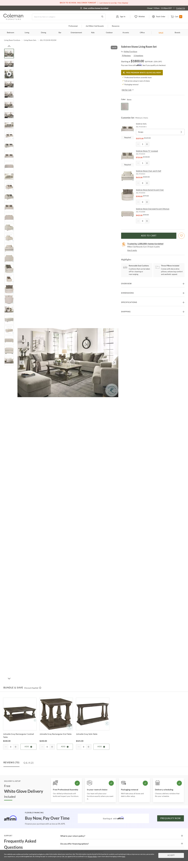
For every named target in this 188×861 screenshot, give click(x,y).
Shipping (126, 312)
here (123, 856)
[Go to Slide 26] (9, 309)
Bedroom (10, 33)
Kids (93, 33)
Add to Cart (148, 236)
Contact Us (180, 8)
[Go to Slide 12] (9, 166)
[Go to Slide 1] (9, 53)
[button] (121, 16)
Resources (115, 26)
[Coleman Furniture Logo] (13, 19)
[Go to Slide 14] (9, 186)
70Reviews (126, 55)
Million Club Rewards (95, 26)
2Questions (138, 55)
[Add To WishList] (181, 236)
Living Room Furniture (12, 40)
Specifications (129, 302)
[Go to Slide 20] (9, 248)
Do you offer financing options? (74, 843)
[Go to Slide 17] (9, 217)
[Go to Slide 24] (9, 289)
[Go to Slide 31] (9, 360)
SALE (161, 33)
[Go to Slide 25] (9, 299)
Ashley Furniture (130, 51)
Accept (171, 855)
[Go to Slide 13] (9, 176)
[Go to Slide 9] (9, 135)
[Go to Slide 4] (9, 84)
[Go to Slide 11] (9, 156)
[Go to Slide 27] (9, 319)
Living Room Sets (30, 40)
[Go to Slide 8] (9, 125)
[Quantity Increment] (147, 144)
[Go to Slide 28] (9, 330)
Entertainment (76, 33)
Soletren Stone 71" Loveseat (147, 151)
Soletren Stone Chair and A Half (148, 171)
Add (27, 747)
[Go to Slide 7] (9, 115)
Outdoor (109, 33)
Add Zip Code (126, 90)
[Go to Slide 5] (9, 94)
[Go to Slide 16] (9, 207)
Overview (126, 284)
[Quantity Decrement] (138, 144)
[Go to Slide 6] (9, 104)
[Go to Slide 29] (9, 340)
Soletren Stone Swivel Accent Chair (150, 190)
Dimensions (127, 293)
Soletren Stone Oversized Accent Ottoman (152, 209)
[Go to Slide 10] (9, 145)
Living (27, 33)
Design (140, 132)
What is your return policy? (72, 836)
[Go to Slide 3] (9, 74)
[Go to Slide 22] (9, 268)
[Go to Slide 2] (9, 63)
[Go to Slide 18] (9, 227)
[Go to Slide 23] (9, 278)
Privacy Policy (92, 856)
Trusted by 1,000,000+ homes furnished (145, 243)
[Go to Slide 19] (9, 237)
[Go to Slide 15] (9, 197)
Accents (126, 33)
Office (142, 33)
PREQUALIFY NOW (170, 818)
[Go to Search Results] (102, 17)
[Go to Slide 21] (9, 258)
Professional (73, 26)
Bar (60, 33)
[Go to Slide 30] (9, 350)
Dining (43, 33)
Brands (177, 33)
